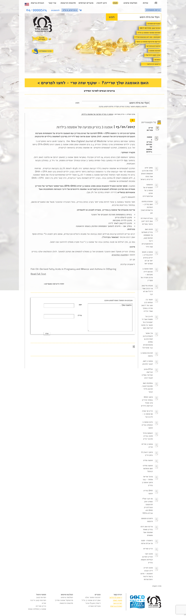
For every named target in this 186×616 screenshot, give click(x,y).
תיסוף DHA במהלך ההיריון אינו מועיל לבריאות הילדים (147, 401)
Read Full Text (38, 273)
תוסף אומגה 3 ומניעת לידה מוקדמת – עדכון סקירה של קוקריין (147, 275)
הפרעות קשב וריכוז (38, 600)
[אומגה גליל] (44, 25)
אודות (145, 2)
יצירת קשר (117, 603)
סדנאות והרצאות (68, 2)
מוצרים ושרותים (86, 2)
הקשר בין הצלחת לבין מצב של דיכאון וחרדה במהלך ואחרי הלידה (147, 305)
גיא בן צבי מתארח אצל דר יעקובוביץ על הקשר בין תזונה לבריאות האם (147, 322)
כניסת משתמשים (153, 10)
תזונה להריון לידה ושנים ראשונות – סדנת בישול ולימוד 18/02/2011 (147, 574)
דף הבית (156, 3)
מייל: (79, 315)
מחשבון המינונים (119, 254)
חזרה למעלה (156, 586)
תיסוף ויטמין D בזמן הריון (147, 453)
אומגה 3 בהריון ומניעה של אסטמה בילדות (149, 144)
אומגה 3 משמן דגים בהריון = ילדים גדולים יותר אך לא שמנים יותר (147, 258)
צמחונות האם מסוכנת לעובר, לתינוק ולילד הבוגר (147, 387)
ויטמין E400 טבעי (93, 603)
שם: (80, 304)
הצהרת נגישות (37, 2)
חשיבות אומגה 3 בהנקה (147, 354)
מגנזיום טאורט (154, 23)
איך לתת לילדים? (153, 55)
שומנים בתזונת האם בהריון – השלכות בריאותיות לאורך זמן (147, 207)
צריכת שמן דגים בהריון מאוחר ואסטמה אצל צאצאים (147, 531)
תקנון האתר (117, 600)
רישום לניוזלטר (153, 64)
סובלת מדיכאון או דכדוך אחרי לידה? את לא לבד (147, 290)
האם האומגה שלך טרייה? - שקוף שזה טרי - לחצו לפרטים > (93, 83)
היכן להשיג (101, 2)
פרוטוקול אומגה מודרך (64, 600)
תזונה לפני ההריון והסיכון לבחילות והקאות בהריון (147, 558)
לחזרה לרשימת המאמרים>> (54, 284)
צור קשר (52, 2)
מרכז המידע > (129, 114)
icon (80, 10)
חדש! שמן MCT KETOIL (150, 28)
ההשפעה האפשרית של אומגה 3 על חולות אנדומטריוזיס (148, 190)
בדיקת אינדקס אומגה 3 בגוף (148, 41)
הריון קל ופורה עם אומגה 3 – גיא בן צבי (147, 414)
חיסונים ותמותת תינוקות (147, 520)
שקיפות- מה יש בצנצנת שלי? (147, 37)
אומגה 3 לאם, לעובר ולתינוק (147, 362)
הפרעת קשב (41, 597)
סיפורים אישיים (153, 46)
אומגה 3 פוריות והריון (147, 445)
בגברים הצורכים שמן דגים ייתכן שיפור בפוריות (147, 221)
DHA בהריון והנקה (148, 492)
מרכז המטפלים (45, 51)
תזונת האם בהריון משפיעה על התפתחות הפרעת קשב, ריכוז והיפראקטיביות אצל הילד (147, 238)
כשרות (157, 59)
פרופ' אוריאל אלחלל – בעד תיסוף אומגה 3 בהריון (147, 481)
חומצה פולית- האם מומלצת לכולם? (147, 468)
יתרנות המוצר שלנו (93, 597)
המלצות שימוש (130, 2)
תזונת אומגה (154, 50)
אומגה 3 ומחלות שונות (37, 609)
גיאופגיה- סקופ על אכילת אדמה (147, 542)
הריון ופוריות (150, 129)
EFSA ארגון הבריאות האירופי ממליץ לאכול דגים (147, 373)
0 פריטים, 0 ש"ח (70, 10)
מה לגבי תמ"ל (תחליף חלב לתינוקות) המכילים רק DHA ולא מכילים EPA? (147, 506)
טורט (44, 603)
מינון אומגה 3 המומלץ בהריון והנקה (147, 425)
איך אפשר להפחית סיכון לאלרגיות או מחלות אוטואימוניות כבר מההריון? (147, 340)
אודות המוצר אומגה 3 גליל (149, 32)
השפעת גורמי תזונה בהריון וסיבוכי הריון (148, 436)
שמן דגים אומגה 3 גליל (91, 600)
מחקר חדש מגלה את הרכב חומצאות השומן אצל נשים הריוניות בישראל (147, 173)
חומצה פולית (148, 460)
